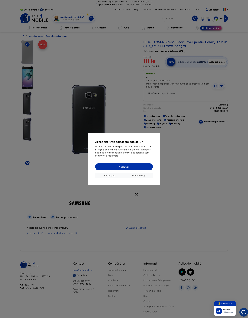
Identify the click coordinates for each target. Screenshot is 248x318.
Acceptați (124, 166)
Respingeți (109, 175)
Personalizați (138, 175)
